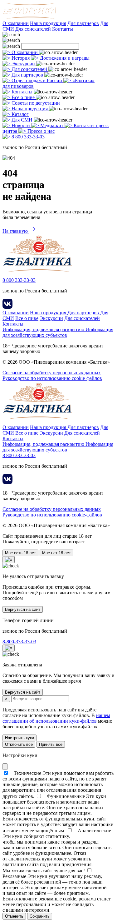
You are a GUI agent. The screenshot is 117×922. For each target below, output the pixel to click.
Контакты (62, 29)
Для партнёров (83, 427)
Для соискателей (33, 29)
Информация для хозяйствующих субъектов (57, 332)
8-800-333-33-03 (19, 641)
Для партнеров (83, 23)
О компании (15, 23)
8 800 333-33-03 (19, 280)
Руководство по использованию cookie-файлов (52, 378)
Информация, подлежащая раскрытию (43, 329)
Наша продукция (48, 23)
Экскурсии (51, 318)
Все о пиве (26, 318)
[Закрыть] (4, 766)
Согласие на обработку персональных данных (51, 372)
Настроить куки (19, 737)
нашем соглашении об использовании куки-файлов (56, 718)
